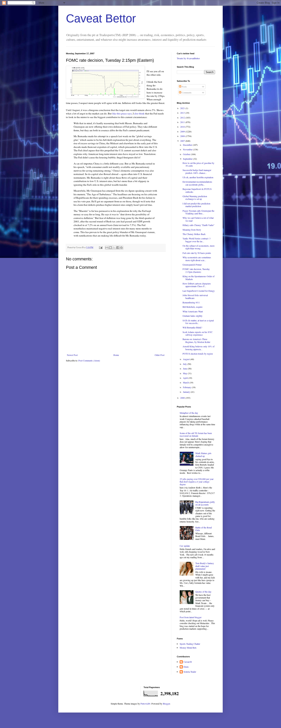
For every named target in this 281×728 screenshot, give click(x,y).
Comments (186, 92)
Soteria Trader (190, 671)
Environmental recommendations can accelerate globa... (197, 183)
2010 (182, 126)
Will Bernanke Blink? (192, 327)
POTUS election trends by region (198, 353)
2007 (182, 140)
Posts (184, 86)
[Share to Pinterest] (121, 247)
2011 (182, 122)
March (186, 382)
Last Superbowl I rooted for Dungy (199, 290)
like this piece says (122, 113)
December (188, 144)
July (185, 363)
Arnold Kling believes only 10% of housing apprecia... (198, 348)
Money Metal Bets (188, 647)
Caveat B (188, 661)
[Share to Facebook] (118, 247)
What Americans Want (193, 311)
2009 (182, 131)
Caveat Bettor (101, 18)
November (188, 149)
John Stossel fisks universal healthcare (195, 296)
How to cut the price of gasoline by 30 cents (198, 164)
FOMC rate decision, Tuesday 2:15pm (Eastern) (196, 270)
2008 (182, 136)
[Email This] (107, 247)
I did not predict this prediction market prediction (196, 205)
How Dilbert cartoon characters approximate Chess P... (197, 285)
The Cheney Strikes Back (194, 234)
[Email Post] (100, 247)
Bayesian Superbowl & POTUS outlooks (197, 190)
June (185, 368)
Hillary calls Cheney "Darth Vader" (198, 225)
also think (139, 113)
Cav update (185, 545)
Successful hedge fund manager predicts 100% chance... (197, 171)
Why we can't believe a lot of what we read (198, 219)
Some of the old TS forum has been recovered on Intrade (196, 434)
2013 (182, 112)
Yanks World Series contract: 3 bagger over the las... (196, 240)
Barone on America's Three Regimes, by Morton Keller (196, 340)
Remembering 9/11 (191, 302)
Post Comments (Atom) (89, 360)
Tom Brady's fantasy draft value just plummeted (204, 566)
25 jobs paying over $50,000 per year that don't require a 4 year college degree (197, 481)
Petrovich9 (145, 703)
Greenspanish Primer (192, 264)
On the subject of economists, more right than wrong (198, 247)
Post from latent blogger (190, 617)
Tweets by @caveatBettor (188, 58)
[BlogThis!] (110, 247)
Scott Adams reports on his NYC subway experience (198, 333)
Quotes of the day (203, 591)
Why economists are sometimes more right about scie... (197, 259)
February (187, 387)
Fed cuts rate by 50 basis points (197, 252)
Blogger (166, 703)
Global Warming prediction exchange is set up (195, 197)
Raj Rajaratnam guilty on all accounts (205, 503)
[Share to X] (114, 247)
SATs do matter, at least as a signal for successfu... (198, 322)
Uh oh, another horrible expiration (198, 177)
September (188, 158)
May (185, 373)
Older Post (159, 354)
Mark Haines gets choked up (203, 454)
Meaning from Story (192, 229)
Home (116, 354)
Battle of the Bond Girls (203, 529)
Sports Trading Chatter (190, 643)
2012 (182, 117)
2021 (182, 108)
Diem (186, 666)
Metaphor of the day (189, 412)
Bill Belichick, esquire (192, 306)
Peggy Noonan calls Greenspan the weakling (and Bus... (198, 212)
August (186, 359)
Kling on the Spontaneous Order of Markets (198, 277)
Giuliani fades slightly (192, 315)
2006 (182, 397)
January (187, 391)
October (187, 154)
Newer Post (72, 354)
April (185, 377)
